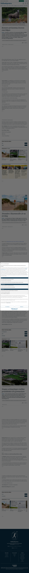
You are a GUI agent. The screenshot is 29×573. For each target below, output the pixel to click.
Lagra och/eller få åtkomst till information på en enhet (7, 279)
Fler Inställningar (7, 306)
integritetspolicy (8, 302)
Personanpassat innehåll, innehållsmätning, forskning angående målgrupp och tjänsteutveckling (12, 282)
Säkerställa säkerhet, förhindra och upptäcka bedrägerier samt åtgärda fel (9, 290)
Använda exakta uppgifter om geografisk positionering (7, 285)
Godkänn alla (21, 306)
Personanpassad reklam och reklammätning (6, 280)
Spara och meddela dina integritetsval (5, 293)
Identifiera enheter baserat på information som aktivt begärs (8, 287)
